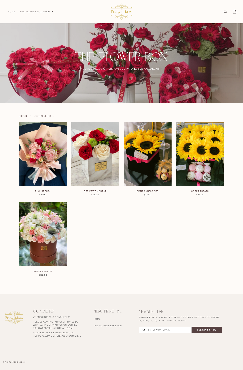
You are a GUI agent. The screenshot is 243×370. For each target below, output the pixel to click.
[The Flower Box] (121, 11)
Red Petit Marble (95, 191)
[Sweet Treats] (200, 154)
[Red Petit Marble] (95, 154)
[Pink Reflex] (43, 154)
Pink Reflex (43, 191)
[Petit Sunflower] (148, 154)
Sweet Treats (200, 191)
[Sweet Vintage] (43, 234)
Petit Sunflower (148, 191)
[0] (234, 11)
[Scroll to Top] (235, 349)
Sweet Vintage (42, 271)
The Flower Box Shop (35, 11)
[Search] (225, 11)
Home (11, 11)
